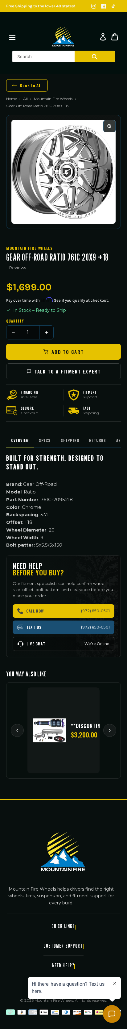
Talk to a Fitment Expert (68, 371)
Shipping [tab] (70, 440)
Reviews (17, 267)
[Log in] (103, 37)
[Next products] (109, 730)
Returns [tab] (97, 440)
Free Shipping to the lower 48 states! (40, 6)
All (25, 98)
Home (11, 98)
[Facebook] (103, 6)
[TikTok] (113, 6)
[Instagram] (93, 6)
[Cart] (115, 37)
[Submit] (95, 56)
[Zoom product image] (109, 126)
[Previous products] (17, 730)
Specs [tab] (45, 440)
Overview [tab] (20, 440)
